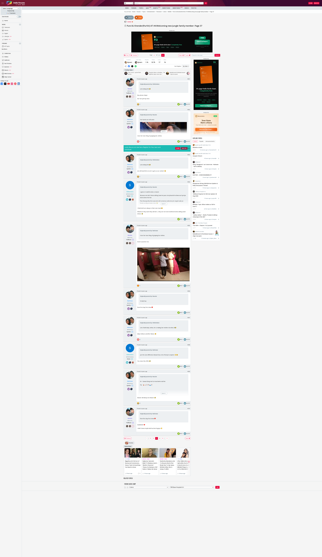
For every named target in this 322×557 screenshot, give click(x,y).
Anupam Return (197, 156)
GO (206, 3)
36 (153, 438)
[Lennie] (126, 62)
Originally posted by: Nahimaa (149, 230)
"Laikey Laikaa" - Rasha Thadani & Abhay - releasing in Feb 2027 (205, 216)
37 (156, 438)
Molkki (129, 22)
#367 (188, 317)
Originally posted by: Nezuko (148, 115)
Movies (6, 30)
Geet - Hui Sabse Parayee (201, 223)
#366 (188, 291)
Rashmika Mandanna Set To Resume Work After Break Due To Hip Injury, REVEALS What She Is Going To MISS (167, 465)
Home (6, 20)
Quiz (147, 8)
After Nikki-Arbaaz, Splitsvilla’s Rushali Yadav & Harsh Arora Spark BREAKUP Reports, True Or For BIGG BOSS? (185, 465)
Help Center (7, 77)
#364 (188, 182)
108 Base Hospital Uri (200, 191)
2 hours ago (205, 177)
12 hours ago (207, 169)
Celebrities (7, 53)
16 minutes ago (203, 150)
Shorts (6, 70)
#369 (188, 371)
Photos (193, 8)
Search (217, 55)
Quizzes (6, 67)
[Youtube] (8, 84)
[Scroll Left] (125, 73)
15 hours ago (206, 188)
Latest (195, 141)
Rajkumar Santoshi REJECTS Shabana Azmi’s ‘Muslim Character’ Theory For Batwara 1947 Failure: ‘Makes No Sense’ (150, 465)
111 (167, 438)
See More (4, 49)
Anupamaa (197, 181)
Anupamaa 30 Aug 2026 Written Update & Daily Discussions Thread (205, 184)
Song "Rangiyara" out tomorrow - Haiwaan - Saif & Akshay (205, 165)
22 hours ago (207, 219)
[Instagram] (12, 84)
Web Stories (7, 73)
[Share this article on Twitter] (132, 66)
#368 (188, 345)
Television (7, 27)
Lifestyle (6, 36)
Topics (141, 8)
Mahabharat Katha (199, 231)
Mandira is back (197, 147)
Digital (6, 33)
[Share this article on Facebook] (129, 66)
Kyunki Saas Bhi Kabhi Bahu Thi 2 (203, 145)
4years (129, 62)
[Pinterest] (15, 84)
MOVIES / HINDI (146, 459)
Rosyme (214, 169)
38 (159, 438)
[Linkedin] (18, 84)
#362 (188, 109)
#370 (188, 408)
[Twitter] (5, 84)
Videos (6, 57)
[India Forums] (15, 3)
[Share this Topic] (125, 66)
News (3, 24)
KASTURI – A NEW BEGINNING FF (202, 175)
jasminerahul (213, 177)
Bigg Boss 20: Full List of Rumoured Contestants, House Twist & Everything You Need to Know (132, 464)
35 (150, 438)
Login (310, 3)
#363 (188, 154)
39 (162, 438)
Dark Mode (5, 16)
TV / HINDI (127, 459)
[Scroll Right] (189, 73)
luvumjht (214, 158)
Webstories (176, 8)
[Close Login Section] (189, 148)
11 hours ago (207, 198)
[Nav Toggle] (2, 3)
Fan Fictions (7, 63)
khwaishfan (213, 228)
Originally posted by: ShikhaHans (149, 84)
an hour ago (207, 209)
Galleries (6, 60)
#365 (188, 225)
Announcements (210, 141)
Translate (12, 13)
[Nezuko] (136, 62)
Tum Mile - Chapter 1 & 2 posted (202, 225)
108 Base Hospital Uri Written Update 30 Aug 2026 (205, 195)
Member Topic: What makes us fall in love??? (204, 205)
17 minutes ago (205, 238)
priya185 (214, 198)
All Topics (7, 46)
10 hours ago (207, 158)
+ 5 (132, 96)
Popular (201, 141)
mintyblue (214, 209)
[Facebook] (2, 84)
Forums (4, 43)
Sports (6, 39)
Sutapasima (213, 188)
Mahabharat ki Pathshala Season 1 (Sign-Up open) (203, 235)
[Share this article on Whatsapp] (135, 66)
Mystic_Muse (213, 238)
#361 (188, 79)
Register (316, 3)
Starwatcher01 (212, 150)
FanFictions (166, 8)
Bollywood (197, 162)
